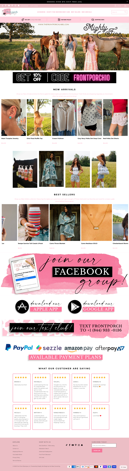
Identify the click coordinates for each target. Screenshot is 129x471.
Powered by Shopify (36, 466)
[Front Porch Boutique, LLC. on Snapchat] (19, 6)
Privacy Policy (16, 457)
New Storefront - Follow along (46, 445)
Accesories (41, 12)
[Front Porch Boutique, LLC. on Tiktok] (2, 6)
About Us (15, 445)
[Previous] (4, 122)
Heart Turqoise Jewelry (13, 117)
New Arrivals (87, 12)
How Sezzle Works (17, 454)
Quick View (64, 121)
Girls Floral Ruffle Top (39, 117)
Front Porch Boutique (44, 454)
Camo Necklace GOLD (96, 222)
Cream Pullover (64, 117)
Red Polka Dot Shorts (115, 117)
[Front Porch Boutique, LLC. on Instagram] (15, 6)
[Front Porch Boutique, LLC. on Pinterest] (12, 6)
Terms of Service (17, 460)
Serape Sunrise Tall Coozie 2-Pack (33, 222)
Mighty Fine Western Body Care (58, 12)
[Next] (125, 122)
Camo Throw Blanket (65, 222)
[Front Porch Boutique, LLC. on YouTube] (9, 6)
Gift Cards (34, 6)
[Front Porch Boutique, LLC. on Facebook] (6, 6)
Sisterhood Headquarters (45, 451)
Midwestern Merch (44, 448)
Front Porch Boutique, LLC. (24, 466)
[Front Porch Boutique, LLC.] (10, 12)
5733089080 (24, 6)
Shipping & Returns (18, 451)
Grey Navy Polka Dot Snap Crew (90, 117)
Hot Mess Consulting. (54, 466)
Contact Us (16, 448)
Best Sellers (75, 12)
